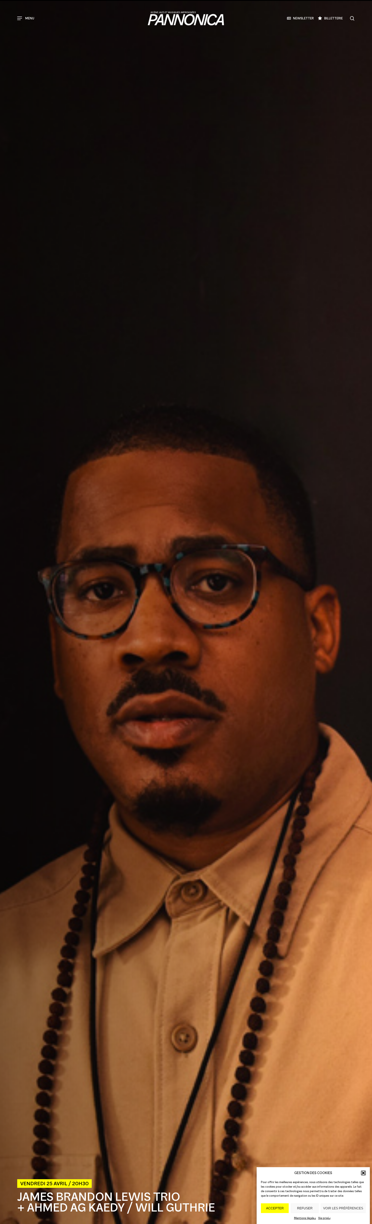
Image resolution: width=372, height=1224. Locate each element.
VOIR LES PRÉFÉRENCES (343, 1208)
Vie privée (324, 1218)
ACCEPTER (275, 1208)
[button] (363, 1173)
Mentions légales (305, 1218)
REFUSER (305, 1208)
